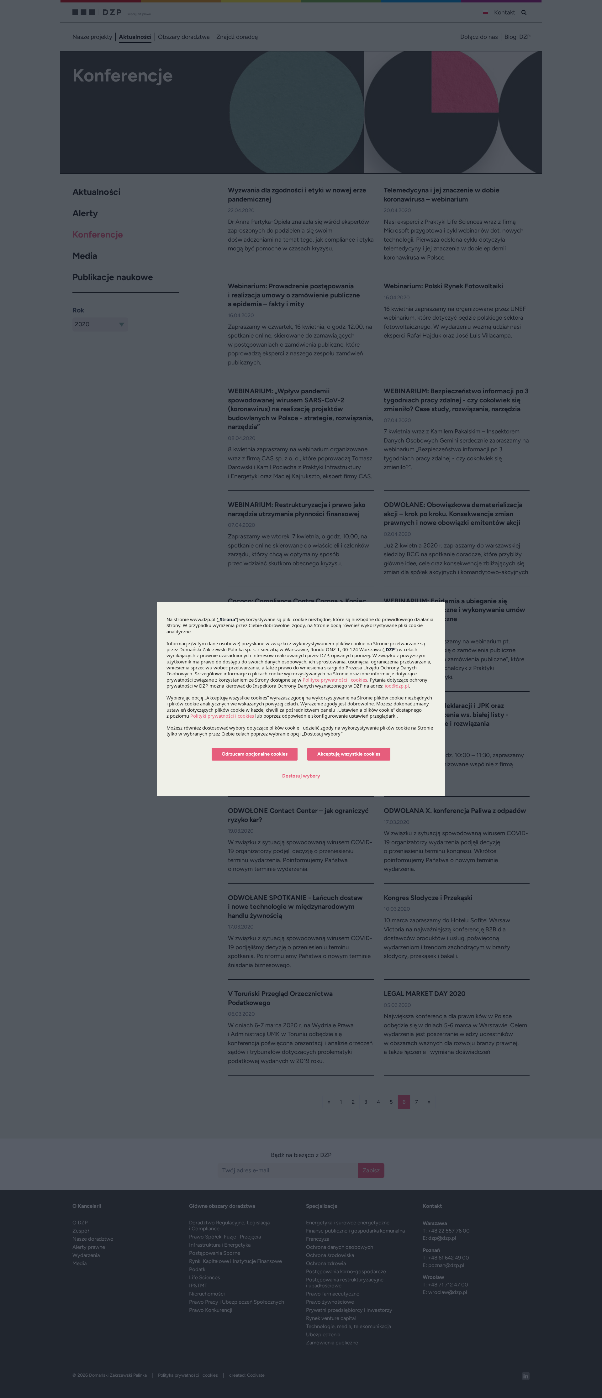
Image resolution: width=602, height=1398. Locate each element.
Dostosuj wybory (301, 776)
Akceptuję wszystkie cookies (348, 754)
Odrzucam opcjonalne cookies (255, 754)
